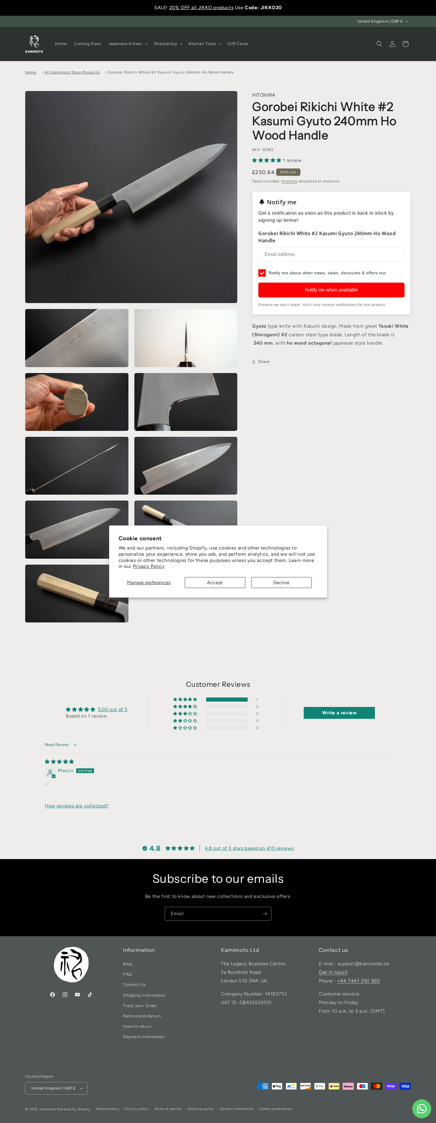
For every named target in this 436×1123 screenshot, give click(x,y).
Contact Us (134, 984)
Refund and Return (142, 1016)
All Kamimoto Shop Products (72, 72)
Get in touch (333, 972)
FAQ (127, 974)
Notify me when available (331, 289)
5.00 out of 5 (113, 709)
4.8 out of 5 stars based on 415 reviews (249, 848)
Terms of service (168, 1109)
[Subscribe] (264, 914)
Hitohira (264, 95)
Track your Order (140, 1005)
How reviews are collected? (77, 806)
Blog (127, 963)
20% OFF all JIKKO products (201, 7)
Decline (281, 582)
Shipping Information (144, 995)
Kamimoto (47, 1109)
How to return (137, 1026)
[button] (127, 44)
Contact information (236, 1109)
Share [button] (264, 361)
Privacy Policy (148, 566)
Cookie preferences (275, 1109)
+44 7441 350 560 (358, 981)
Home (30, 72)
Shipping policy (200, 1109)
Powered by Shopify (73, 1109)
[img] (59, 761)
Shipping (289, 181)
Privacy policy (137, 1109)
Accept (215, 582)
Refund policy (107, 1109)
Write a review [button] (339, 713)
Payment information (144, 1037)
